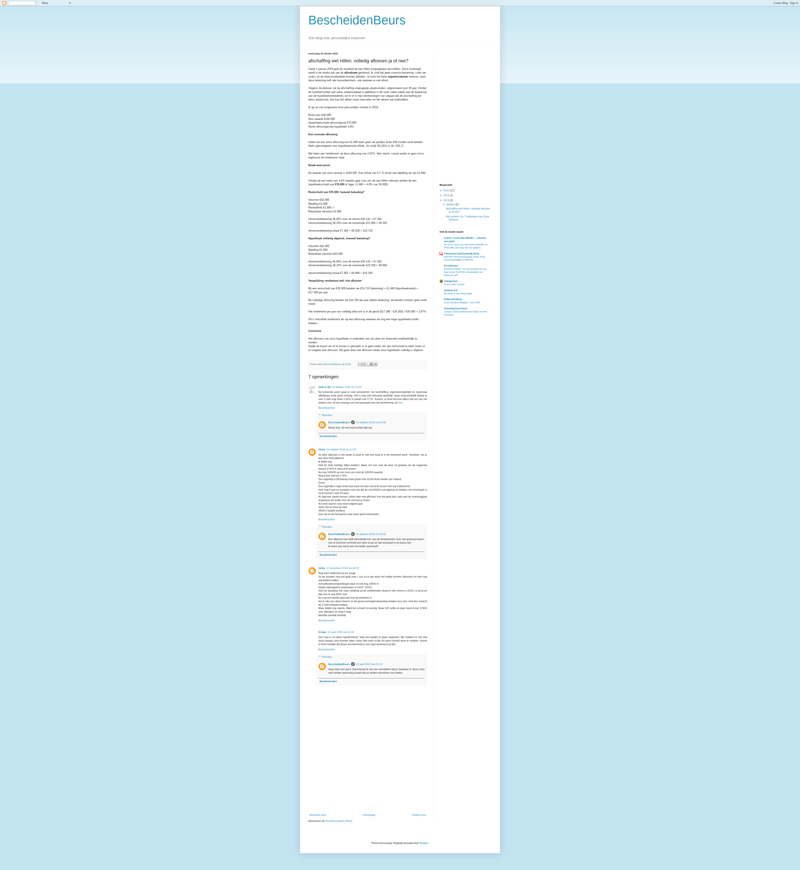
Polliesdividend (453, 299)
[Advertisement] (367, 779)
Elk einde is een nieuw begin (458, 293)
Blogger (424, 843)
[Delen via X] (368, 364)
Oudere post (419, 815)
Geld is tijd (324, 387)
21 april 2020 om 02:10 (369, 664)
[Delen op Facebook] (372, 364)
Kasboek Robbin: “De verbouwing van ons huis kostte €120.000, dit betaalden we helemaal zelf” (465, 272)
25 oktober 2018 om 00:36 (371, 422)
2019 (446, 195)
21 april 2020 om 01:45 (341, 632)
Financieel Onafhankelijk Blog (461, 253)
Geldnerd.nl (451, 290)
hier (401, 402)
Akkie (321, 449)
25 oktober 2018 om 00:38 (371, 534)
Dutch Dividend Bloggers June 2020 (462, 302)
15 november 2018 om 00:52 (342, 568)
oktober (450, 204)
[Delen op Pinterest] (376, 364)
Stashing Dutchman (455, 308)
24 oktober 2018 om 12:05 (341, 449)
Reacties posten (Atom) (339, 821)
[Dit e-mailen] (360, 364)
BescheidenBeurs (357, 20)
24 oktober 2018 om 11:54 (346, 387)
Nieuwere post (317, 815)
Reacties (327, 415)
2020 (446, 190)
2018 (446, 200)
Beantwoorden (326, 407)
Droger (322, 632)
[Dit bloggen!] (364, 364)
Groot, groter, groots (454, 284)
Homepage (369, 815)
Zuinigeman (451, 281)
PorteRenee (451, 265)
